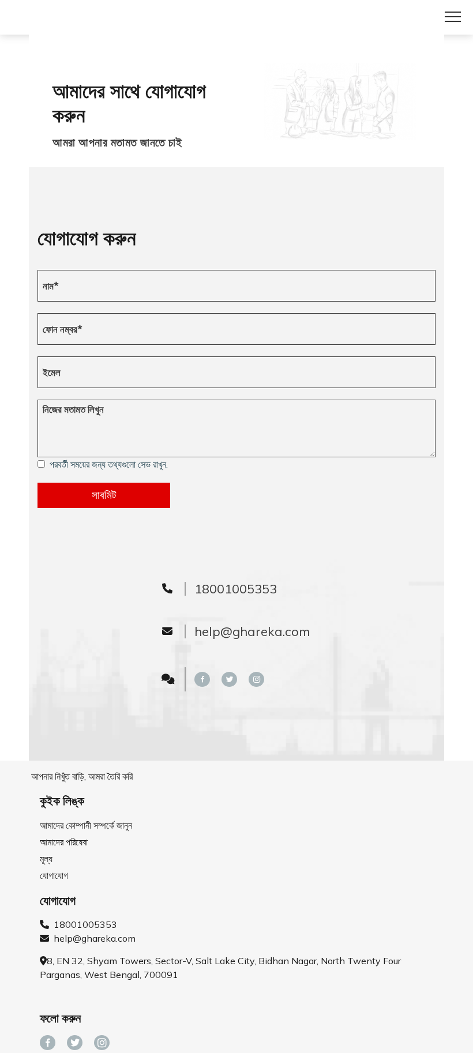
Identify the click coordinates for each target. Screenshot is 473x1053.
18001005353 (83, 924)
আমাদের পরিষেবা (64, 842)
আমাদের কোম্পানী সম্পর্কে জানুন (86, 825)
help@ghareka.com (92, 938)
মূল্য (46, 858)
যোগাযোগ (54, 875)
